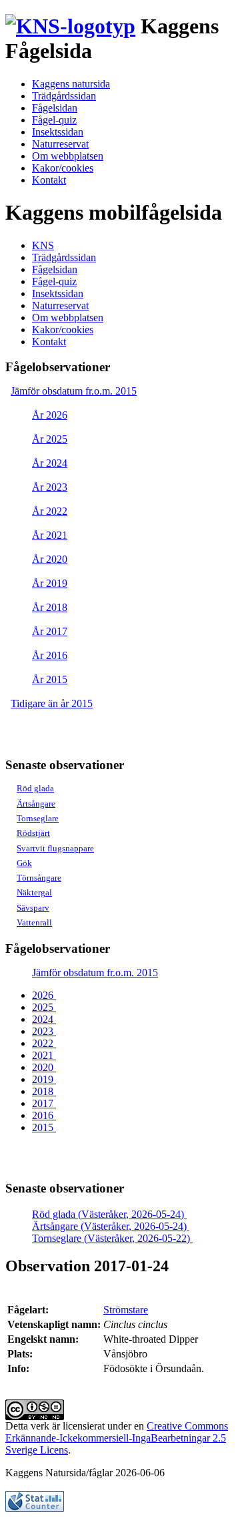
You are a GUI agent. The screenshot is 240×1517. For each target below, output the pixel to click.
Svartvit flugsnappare (55, 848)
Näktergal (34, 892)
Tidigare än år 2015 (52, 703)
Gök (24, 863)
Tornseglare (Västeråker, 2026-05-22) (112, 1238)
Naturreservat (60, 144)
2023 (44, 1031)
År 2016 (49, 655)
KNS (43, 245)
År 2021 (49, 535)
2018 (44, 1091)
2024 (44, 1019)
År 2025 (49, 439)
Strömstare (125, 1309)
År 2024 (49, 463)
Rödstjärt (33, 833)
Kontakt (49, 180)
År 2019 (49, 583)
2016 (44, 1115)
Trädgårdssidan (64, 95)
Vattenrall (34, 922)
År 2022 (49, 511)
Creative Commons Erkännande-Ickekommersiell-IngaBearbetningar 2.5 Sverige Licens (116, 1438)
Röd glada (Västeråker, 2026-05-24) (109, 1214)
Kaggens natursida (71, 83)
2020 (44, 1067)
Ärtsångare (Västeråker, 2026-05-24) (110, 1226)
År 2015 (49, 679)
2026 (44, 995)
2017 (44, 1103)
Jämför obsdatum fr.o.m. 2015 (74, 391)
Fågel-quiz (54, 120)
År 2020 (49, 559)
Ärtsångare (36, 804)
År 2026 (49, 415)
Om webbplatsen (67, 156)
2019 (44, 1079)
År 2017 (49, 631)
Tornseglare (38, 818)
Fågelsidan (54, 108)
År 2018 (49, 607)
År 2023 (49, 487)
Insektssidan (57, 132)
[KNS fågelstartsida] (70, 26)
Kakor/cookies (62, 168)
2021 (44, 1055)
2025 (44, 1007)
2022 (44, 1043)
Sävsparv (33, 908)
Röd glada (35, 788)
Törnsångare (39, 878)
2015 (44, 1127)
